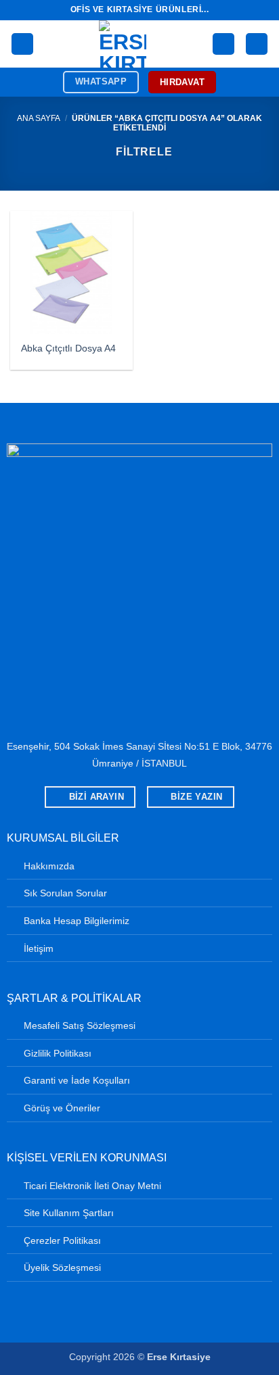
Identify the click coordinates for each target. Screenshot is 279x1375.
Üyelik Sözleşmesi (62, 1267)
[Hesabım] (223, 44)
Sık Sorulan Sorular (65, 893)
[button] (22, 44)
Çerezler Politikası (62, 1240)
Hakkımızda (49, 866)
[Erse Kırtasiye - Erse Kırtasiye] (123, 44)
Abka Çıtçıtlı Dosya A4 (68, 348)
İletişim (38, 948)
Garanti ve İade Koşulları (77, 1080)
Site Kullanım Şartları (69, 1212)
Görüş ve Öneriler (62, 1108)
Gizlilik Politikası (57, 1053)
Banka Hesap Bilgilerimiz (76, 920)
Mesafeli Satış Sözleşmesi (79, 1025)
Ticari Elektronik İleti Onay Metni (92, 1185)
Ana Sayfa (38, 118)
